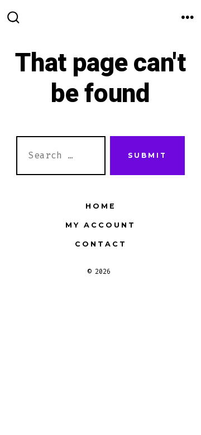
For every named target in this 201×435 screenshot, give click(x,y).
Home (100, 206)
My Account (100, 225)
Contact (101, 244)
